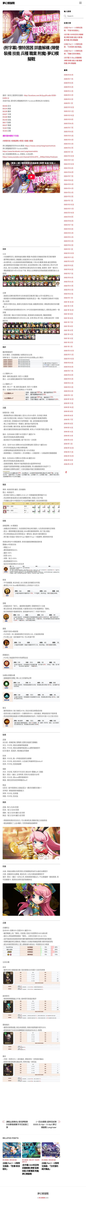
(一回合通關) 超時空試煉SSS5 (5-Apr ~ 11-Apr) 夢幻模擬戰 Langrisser (44, 1124)
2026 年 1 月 (68, 103)
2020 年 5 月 (68, 379)
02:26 (5, 111)
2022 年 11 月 (68, 257)
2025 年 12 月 (69, 107)
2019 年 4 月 (68, 432)
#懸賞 (21, 141)
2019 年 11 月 (68, 403)
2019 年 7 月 (68, 419)
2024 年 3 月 (68, 192)
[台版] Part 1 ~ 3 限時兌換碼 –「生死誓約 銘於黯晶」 (50, 1166)
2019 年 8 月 (68, 415)
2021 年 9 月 (68, 314)
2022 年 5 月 (68, 282)
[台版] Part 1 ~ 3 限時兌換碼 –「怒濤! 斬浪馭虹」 (11, 1166)
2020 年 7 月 (68, 371)
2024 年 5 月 (68, 184)
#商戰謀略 (15, 141)
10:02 (5, 128)
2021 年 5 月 (68, 330)
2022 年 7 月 (68, 273)
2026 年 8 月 (68, 75)
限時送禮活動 (13, 1160)
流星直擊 (37, 1160)
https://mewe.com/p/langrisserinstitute (40, 146)
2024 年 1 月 (68, 200)
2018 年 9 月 (68, 460)
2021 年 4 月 (68, 334)
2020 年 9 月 (68, 363)
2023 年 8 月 (68, 221)
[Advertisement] (31, 78)
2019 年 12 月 (68, 399)
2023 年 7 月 (68, 225)
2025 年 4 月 (68, 140)
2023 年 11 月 (69, 209)
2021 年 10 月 (68, 310)
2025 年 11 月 (69, 111)
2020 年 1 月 (68, 395)
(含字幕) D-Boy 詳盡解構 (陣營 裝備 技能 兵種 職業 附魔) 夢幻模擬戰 (73, 60)
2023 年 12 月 (69, 204)
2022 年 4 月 (68, 286)
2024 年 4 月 (68, 188)
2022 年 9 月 (68, 265)
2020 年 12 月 (69, 351)
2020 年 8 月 (68, 367)
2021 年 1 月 (68, 346)
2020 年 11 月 (68, 355)
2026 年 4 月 (68, 91)
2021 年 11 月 (68, 306)
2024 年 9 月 (68, 168)
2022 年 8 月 (68, 269)
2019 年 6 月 (68, 423)
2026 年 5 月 (68, 87)
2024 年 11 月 (69, 160)
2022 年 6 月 (68, 277)
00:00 (5, 106)
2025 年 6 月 (68, 131)
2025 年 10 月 (69, 115)
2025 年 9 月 (68, 119)
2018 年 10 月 (69, 456)
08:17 (5, 123)
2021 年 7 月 (68, 322)
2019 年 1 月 (68, 444)
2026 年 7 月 (68, 79)
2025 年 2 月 (68, 148)
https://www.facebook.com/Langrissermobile (20, 151)
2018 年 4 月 (68, 464)
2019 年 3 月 (68, 436)
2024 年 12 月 (69, 156)
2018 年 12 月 (69, 448)
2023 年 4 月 (68, 237)
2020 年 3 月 (68, 387)
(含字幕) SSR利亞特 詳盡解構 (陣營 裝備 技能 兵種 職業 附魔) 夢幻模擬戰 (73, 37)
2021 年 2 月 (68, 342)
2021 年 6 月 (68, 326)
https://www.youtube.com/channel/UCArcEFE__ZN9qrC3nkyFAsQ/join (30, 157)
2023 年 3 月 (68, 241)
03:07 (5, 114)
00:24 (5, 109)
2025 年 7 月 (68, 127)
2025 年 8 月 (68, 123)
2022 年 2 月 (68, 294)
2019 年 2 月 (68, 440)
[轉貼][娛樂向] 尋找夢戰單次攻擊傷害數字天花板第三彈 (17, 1124)
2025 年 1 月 (68, 152)
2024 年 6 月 (68, 180)
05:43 (5, 120)
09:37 (5, 125)
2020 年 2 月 (68, 391)
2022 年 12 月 (69, 253)
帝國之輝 (31, 1160)
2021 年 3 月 (68, 338)
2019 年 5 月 (68, 427)
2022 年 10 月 (69, 261)
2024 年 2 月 (68, 196)
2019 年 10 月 (68, 407)
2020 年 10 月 (69, 359)
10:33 (5, 131)
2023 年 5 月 (68, 233)
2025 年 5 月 (68, 136)
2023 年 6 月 (68, 229)
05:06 (5, 117)
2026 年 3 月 (68, 95)
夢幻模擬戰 (6, 1160)
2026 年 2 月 (68, 99)
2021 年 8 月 (68, 318)
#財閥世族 (6, 141)
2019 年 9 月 (68, 411)
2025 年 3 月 (68, 144)
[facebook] (66, 472)
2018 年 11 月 (68, 452)
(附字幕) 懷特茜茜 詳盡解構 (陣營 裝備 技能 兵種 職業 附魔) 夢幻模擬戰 (31, 53)
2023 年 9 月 (68, 217)
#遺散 (31, 141)
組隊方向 (24, 1162)
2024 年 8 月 (68, 172)
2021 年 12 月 (68, 302)
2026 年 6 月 (68, 83)
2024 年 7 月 (68, 176)
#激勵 (26, 141)
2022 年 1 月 (68, 298)
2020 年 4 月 (68, 383)
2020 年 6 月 (68, 375)
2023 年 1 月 (68, 249)
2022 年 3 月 (68, 290)
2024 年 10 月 (69, 164)
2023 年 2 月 (68, 245)
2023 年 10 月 (69, 213)
